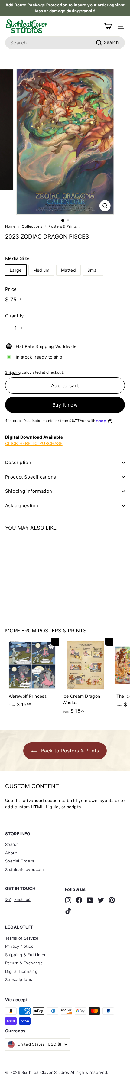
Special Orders (19, 861)
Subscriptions (18, 979)
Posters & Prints (62, 226)
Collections (32, 226)
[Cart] (108, 26)
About (11, 852)
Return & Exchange (24, 962)
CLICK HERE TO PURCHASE (34, 443)
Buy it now (65, 405)
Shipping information (28, 491)
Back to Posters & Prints (69, 751)
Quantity (14, 316)
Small (93, 270)
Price (11, 289)
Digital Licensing (21, 971)
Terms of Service (22, 938)
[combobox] (65, 42)
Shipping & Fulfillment (26, 954)
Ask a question (21, 505)
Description (18, 462)
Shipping (13, 372)
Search (12, 844)
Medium (41, 270)
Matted (68, 270)
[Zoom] (104, 205)
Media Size (17, 258)
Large (16, 270)
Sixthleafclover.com (24, 869)
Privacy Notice (19, 946)
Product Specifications (30, 477)
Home (10, 226)
